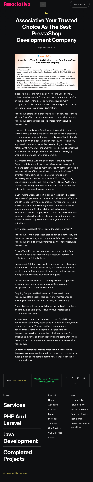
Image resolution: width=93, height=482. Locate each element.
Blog (46, 13)
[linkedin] (84, 378)
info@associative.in (19, 380)
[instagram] (78, 378)
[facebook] (67, 378)
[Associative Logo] (17, 2)
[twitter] (72, 378)
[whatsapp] (75, 383)
